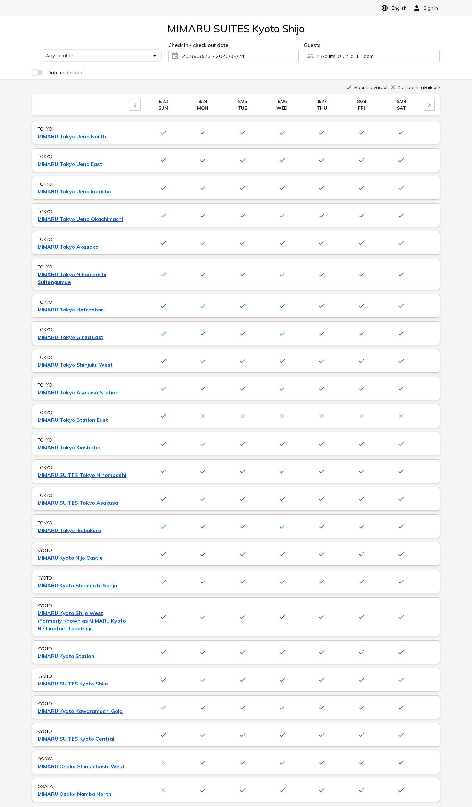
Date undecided (65, 72)
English (399, 8)
